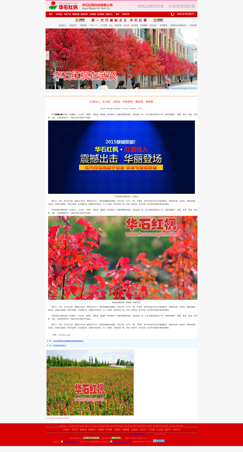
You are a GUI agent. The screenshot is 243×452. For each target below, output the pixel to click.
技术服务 (100, 14)
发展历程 (72, 25)
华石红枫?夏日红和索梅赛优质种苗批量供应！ (68, 341)
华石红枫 (126, 426)
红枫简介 (62, 25)
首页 (51, 14)
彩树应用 (84, 14)
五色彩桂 (134, 25)
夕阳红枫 (139, 426)
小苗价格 (117, 430)
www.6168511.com (159, 434)
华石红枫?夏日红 (51, 418)
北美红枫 (102, 426)
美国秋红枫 (109, 426)
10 (121, 87)
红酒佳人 (73, 114)
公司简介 (59, 14)
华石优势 (193, 25)
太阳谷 (88, 114)
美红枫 (81, 426)
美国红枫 (75, 14)
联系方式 (125, 14)
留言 (117, 14)
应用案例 (163, 25)
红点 (111, 25)
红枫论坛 (87, 426)
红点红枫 (133, 426)
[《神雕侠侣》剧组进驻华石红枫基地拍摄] (121, 58)
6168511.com (65, 335)
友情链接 (63, 426)
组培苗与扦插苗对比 (178, 25)
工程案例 (92, 14)
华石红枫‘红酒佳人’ (59, 345)
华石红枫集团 (147, 426)
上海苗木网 (179, 426)
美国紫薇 (143, 25)
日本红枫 (156, 426)
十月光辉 (103, 25)
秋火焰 (126, 25)
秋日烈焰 (118, 25)
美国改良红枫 (118, 426)
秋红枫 (76, 426)
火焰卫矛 (152, 25)
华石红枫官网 (163, 426)
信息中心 (109, 14)
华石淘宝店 (94, 426)
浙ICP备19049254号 (138, 434)
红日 (96, 25)
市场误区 (83, 25)
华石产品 (67, 14)
